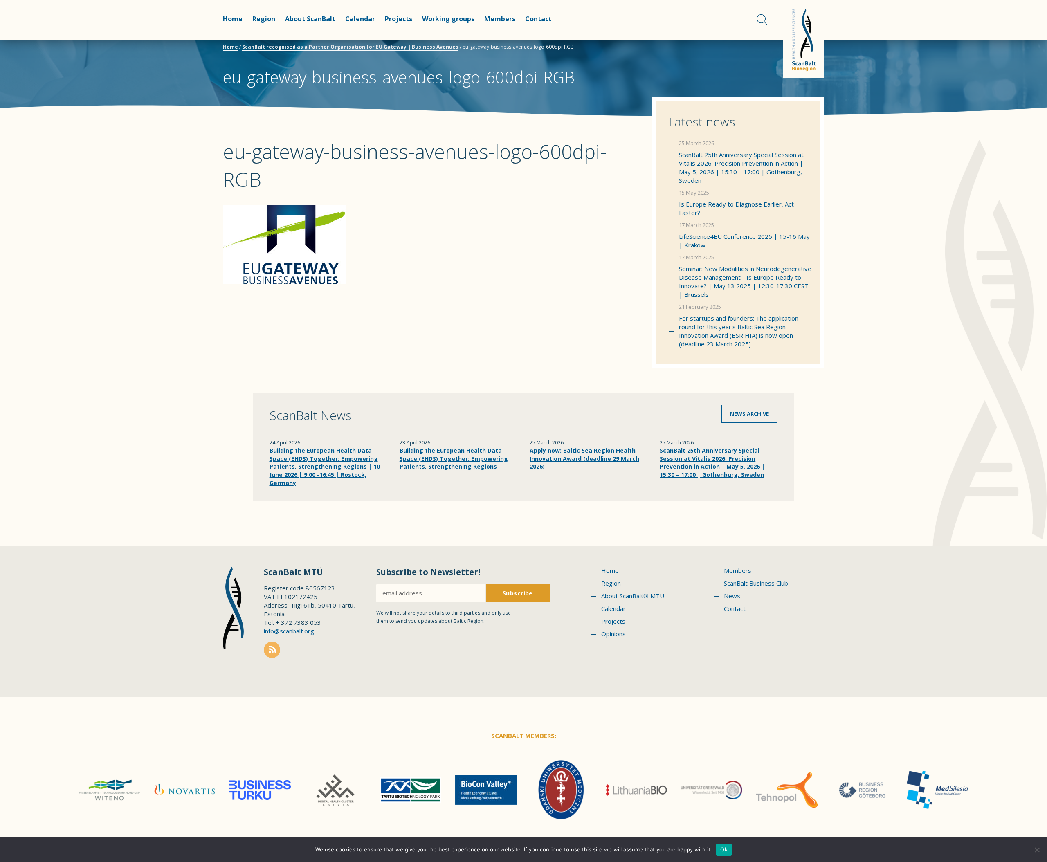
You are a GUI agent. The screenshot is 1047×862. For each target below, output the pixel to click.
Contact (538, 18)
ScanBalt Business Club (756, 583)
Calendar (360, 18)
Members (499, 18)
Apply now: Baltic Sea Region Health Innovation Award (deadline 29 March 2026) (584, 458)
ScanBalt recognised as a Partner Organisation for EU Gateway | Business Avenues (350, 46)
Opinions (613, 634)
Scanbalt (803, 39)
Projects (398, 18)
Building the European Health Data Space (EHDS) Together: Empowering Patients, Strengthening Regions (454, 458)
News (732, 596)
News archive (749, 414)
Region (263, 18)
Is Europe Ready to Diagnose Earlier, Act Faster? (736, 208)
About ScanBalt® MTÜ (632, 596)
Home (233, 18)
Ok (724, 849)
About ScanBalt (310, 18)
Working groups (448, 18)
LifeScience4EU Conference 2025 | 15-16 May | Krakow (744, 240)
